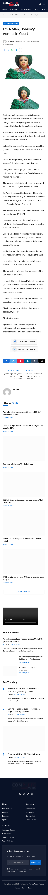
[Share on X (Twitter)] (8, 50)
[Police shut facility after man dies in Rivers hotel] (24, 522)
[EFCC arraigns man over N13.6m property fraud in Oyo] (24, 561)
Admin (12, 41)
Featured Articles (11, 23)
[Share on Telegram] (16, 50)
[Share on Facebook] (4, 50)
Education (26, 10)
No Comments (34, 41)
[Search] (39, 3)
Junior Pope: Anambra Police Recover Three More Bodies (34, 376)
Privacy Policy (13, 871)
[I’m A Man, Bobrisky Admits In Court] (24, 67)
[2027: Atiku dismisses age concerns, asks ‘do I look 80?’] (24, 484)
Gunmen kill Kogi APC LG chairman (18, 464)
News (4, 10)
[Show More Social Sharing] (20, 50)
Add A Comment (24, 592)
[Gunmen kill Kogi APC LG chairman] (24, 448)
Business (14, 10)
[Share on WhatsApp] (12, 50)
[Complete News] (10, 4)
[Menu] (44, 3)
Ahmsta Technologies (36, 884)
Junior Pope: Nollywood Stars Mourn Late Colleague (13, 376)
